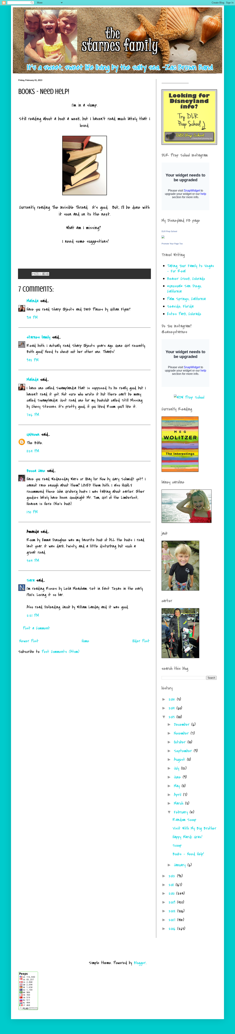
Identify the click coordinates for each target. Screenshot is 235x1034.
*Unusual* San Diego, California (184, 288)
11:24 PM (33, 451)
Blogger (140, 963)
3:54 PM (33, 561)
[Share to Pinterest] (47, 274)
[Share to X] (40, 274)
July (177, 768)
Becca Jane (36, 471)
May (178, 786)
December (182, 724)
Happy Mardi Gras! (187, 837)
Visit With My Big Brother (194, 828)
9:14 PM (32, 318)
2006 (173, 929)
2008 (173, 911)
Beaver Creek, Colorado (186, 279)
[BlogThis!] (37, 274)
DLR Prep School (169, 231)
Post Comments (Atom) (60, 652)
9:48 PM (33, 360)
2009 (173, 902)
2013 (172, 717)
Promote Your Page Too (172, 244)
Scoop (177, 845)
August (180, 759)
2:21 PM (33, 615)
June (178, 777)
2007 (173, 920)
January (180, 865)
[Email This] (33, 274)
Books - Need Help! (188, 854)
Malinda (32, 301)
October (180, 742)
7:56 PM (33, 415)
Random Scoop (184, 820)
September (184, 751)
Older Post (141, 641)
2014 (172, 708)
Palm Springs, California (186, 299)
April (178, 795)
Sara (31, 580)
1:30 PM (32, 512)
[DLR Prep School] (163, 237)
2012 (173, 876)
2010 (172, 893)
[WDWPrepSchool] (189, 397)
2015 (173, 699)
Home (85, 641)
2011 (172, 885)
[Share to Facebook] (44, 274)
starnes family (38, 337)
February (182, 812)
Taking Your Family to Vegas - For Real (190, 268)
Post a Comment (36, 628)
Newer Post (29, 641)
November (182, 733)
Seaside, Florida (180, 306)
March (179, 803)
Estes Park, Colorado (184, 314)
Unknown (33, 434)
